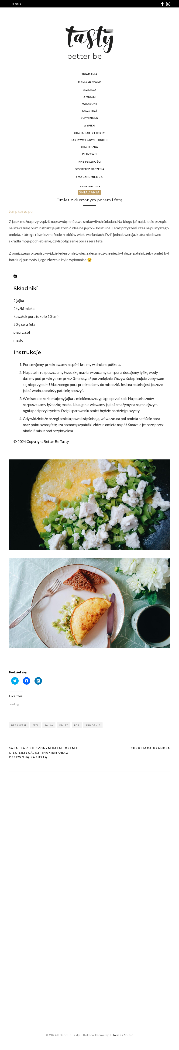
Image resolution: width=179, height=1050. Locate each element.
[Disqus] (89, 835)
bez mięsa (89, 89)
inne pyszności (89, 161)
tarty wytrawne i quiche (89, 139)
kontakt (17, 11)
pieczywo (89, 153)
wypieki (89, 125)
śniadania (89, 74)
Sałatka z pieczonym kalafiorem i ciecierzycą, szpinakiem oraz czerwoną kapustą (43, 752)
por (76, 725)
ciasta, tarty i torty (89, 132)
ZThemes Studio (121, 1035)
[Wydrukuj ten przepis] (15, 276)
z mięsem (89, 96)
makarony (89, 103)
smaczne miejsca (89, 176)
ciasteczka (89, 146)
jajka (49, 725)
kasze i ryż (89, 110)
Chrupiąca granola (150, 748)
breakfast (18, 725)
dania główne (89, 82)
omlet (63, 725)
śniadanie (93, 725)
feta (35, 725)
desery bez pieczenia (89, 169)
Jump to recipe (20, 211)
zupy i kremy (89, 117)
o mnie (16, 3)
